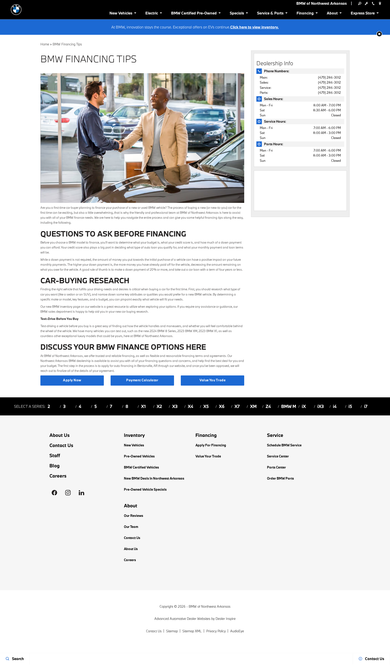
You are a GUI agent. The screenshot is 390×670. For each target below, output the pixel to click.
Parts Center (276, 467)
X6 (222, 406)
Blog (54, 466)
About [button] (332, 14)
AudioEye (237, 631)
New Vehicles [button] (120, 14)
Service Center (278, 456)
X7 (237, 406)
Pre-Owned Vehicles (139, 456)
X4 (190, 406)
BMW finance (75, 218)
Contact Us (61, 445)
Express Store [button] (363, 14)
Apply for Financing (210, 445)
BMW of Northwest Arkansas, (64, 356)
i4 (335, 406)
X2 (159, 406)
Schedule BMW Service (284, 445)
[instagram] (68, 493)
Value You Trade (212, 380)
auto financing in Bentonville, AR (136, 366)
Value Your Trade (208, 456)
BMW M (288, 406)
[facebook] (54, 493)
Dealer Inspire (226, 618)
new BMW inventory (59, 307)
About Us (59, 435)
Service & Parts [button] (270, 14)
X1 (143, 406)
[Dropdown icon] (359, 3)
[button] (379, 34)
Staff (54, 455)
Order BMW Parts (280, 478)
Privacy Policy (216, 631)
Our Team (131, 527)
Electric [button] (151, 14)
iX (304, 406)
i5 (350, 406)
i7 (365, 406)
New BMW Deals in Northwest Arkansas (154, 478)
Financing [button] (305, 14)
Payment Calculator (142, 380)
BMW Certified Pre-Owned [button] (194, 14)
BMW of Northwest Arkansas (209, 606)
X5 (206, 406)
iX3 (320, 406)
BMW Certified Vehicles (141, 467)
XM (253, 406)
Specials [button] (237, 14)
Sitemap (172, 631)
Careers (58, 476)
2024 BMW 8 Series (163, 331)
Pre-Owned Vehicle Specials (145, 489)
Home (44, 44)
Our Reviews (133, 515)
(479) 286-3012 (329, 77)
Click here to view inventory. (254, 27)
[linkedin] (81, 493)
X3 (175, 406)
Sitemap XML (192, 631)
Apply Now (72, 380)
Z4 (268, 406)
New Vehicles (134, 445)
